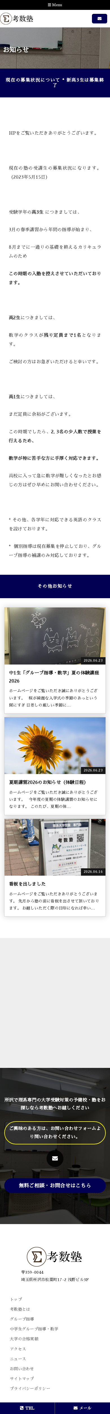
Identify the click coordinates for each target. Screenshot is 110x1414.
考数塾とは (20, 1309)
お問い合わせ (22, 1369)
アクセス (18, 1349)
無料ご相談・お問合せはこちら (55, 1185)
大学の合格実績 (24, 1339)
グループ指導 (22, 1319)
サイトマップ (22, 1379)
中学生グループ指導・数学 (34, 1329)
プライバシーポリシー (30, 1389)
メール (85, 1408)
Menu (56, 5)
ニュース (18, 1359)
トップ (16, 1299)
